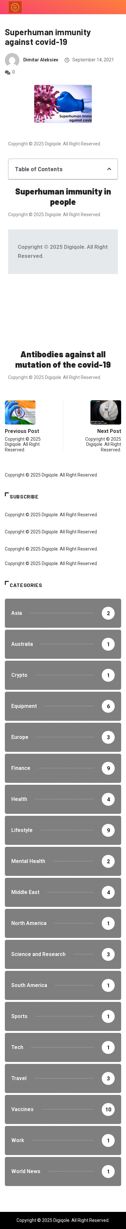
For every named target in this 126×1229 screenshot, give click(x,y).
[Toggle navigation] (15, 7)
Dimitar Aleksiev (40, 59)
